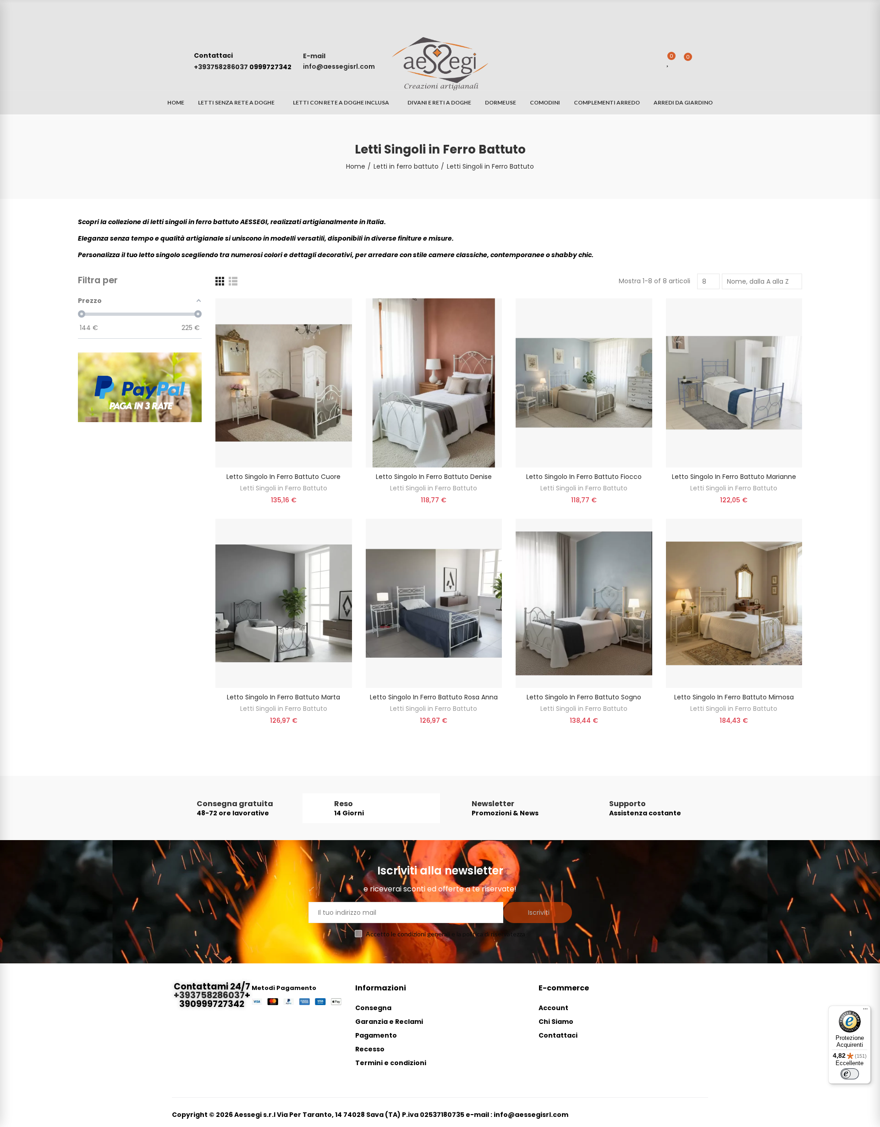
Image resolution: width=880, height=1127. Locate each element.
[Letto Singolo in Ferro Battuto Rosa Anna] (434, 603)
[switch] (850, 1073)
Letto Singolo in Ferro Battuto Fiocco (584, 476)
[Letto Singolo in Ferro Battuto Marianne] (734, 382)
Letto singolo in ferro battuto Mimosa (734, 697)
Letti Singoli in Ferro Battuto (283, 488)
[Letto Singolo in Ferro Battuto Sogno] (584, 603)
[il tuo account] (703, 61)
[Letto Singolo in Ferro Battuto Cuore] (283, 382)
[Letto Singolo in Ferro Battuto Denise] (434, 382)
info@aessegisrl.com (339, 66)
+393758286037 (221, 66)
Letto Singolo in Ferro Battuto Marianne (734, 476)
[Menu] (865, 1011)
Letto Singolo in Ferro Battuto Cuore (283, 476)
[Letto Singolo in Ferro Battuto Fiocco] (584, 382)
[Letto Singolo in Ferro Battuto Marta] (283, 603)
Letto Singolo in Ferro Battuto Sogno (584, 697)
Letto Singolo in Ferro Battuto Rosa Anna (434, 697)
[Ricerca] (650, 61)
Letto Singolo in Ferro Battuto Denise (434, 476)
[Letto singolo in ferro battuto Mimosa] (734, 603)
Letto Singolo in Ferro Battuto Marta (283, 697)
